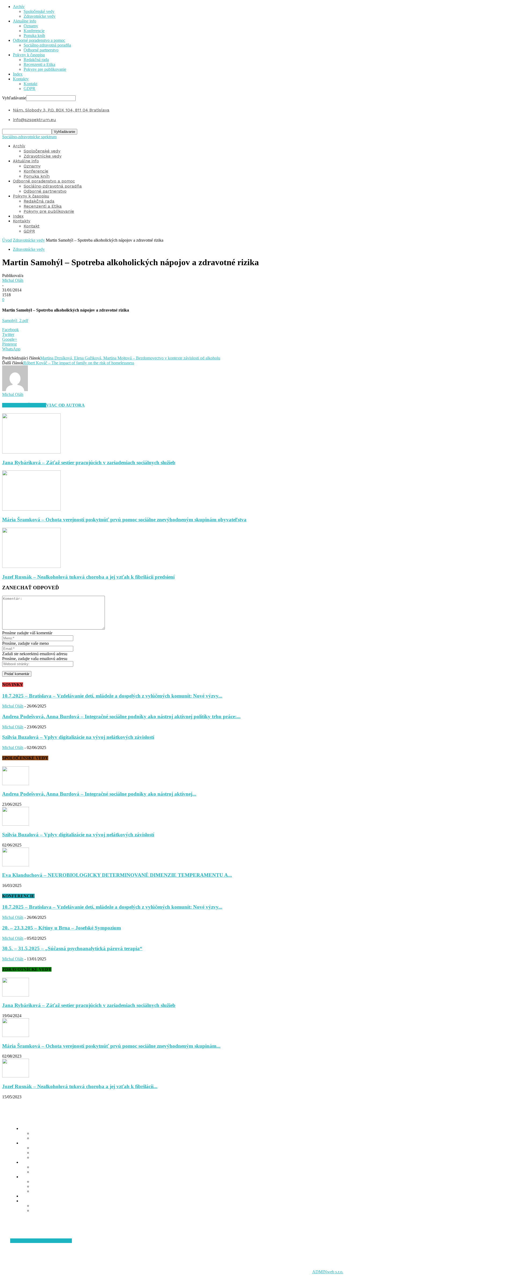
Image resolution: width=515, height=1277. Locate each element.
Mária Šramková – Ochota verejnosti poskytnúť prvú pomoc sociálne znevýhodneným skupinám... (111, 1046)
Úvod (7, 240)
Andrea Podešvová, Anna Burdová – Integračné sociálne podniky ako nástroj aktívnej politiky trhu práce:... (121, 716)
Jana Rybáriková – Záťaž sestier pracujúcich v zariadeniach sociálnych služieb (88, 462)
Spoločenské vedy (39, 11)
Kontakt (30, 83)
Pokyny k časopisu (29, 55)
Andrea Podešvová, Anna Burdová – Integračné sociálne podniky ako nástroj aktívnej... (99, 794)
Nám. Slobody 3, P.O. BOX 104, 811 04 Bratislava (61, 110)
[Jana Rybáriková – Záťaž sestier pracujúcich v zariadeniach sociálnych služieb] (31, 452)
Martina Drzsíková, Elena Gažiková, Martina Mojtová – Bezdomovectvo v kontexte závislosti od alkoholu (130, 358)
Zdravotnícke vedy (40, 16)
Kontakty (21, 79)
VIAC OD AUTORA (65, 405)
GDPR (29, 88)
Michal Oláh (12, 280)
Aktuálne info (24, 21)
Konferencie (34, 30)
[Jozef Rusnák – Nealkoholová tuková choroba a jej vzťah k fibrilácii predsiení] (31, 566)
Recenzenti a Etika (39, 64)
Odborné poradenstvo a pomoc (39, 40)
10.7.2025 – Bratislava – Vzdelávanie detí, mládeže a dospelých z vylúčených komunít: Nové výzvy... (112, 696)
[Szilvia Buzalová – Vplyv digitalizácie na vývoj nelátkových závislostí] (15, 824)
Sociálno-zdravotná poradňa (47, 45)
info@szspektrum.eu (34, 119)
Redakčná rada (36, 59)
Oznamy (31, 26)
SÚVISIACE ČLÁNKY (24, 405)
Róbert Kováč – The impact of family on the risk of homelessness (78, 363)
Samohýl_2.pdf (15, 320)
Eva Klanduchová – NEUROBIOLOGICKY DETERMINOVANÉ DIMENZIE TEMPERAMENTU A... (117, 875)
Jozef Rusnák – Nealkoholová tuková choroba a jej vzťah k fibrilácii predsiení (88, 577)
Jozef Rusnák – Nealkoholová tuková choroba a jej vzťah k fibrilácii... (79, 1086)
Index (18, 74)
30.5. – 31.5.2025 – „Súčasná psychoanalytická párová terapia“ (72, 948)
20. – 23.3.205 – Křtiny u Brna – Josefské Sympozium (61, 928)
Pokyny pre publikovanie (45, 69)
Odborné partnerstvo (41, 50)
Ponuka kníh (34, 35)
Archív (19, 6)
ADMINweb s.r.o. (327, 1271)
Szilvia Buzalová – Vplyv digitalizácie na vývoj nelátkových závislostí (78, 737)
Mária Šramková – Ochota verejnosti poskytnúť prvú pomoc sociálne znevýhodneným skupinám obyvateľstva (124, 519)
